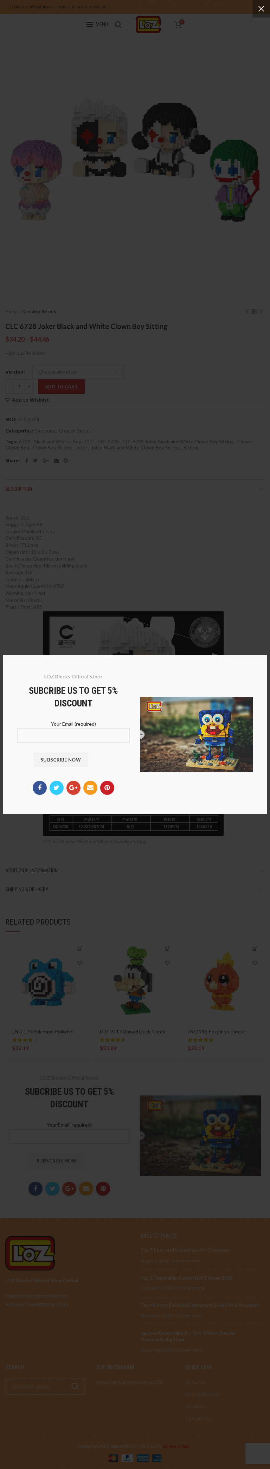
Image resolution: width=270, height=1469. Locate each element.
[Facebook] (40, 788)
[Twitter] (57, 788)
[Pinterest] (107, 788)
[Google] (73, 788)
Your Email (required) (73, 724)
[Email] (90, 788)
